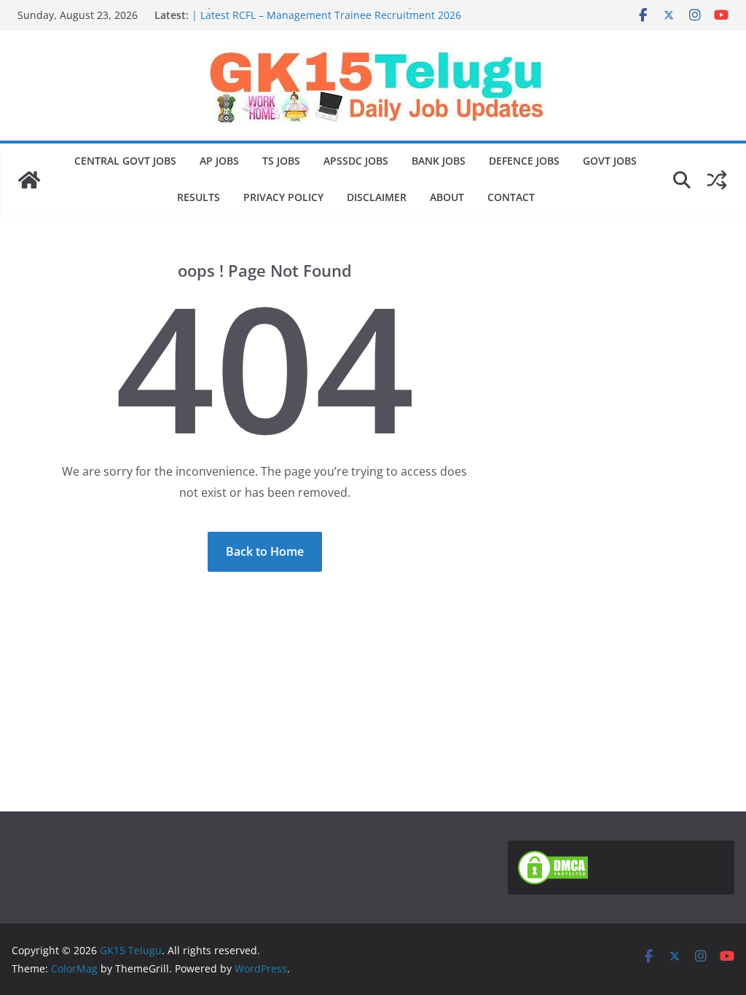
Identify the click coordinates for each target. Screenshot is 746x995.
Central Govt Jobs (125, 161)
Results (198, 197)
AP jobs (219, 161)
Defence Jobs (524, 161)
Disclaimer (377, 197)
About (447, 197)
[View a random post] (716, 179)
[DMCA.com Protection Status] (553, 860)
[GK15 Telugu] (29, 179)
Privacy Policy (283, 197)
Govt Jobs (610, 161)
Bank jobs (439, 161)
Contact (511, 197)
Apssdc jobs (355, 161)
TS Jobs (281, 161)
